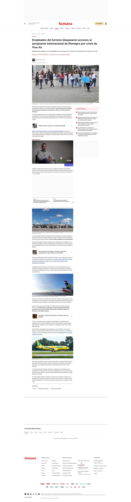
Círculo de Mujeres (56, 473)
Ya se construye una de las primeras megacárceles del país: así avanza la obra (61, 201)
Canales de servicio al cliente (100, 465)
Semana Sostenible (56, 475)
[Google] (25, 494)
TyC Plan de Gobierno (67, 475)
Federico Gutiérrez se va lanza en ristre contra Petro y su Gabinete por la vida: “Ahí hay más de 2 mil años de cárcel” (41, 201)
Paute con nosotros (98, 470)
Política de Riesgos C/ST (67, 468)
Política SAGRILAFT (66, 470)
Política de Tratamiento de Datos (69, 463)
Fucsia (43, 473)
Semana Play (44, 460)
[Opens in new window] (28, 494)
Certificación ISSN (66, 473)
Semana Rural (55, 468)
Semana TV (44, 463)
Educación (54, 460)
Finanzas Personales (56, 465)
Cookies (95, 473)
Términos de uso (66, 460)
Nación (38, 33)
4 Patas (43, 475)
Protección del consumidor (83, 460)
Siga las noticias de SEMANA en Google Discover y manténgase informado (51, 54)
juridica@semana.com (83, 468)
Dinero (43, 465)
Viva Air (34, 388)
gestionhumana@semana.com (84, 474)
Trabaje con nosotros (98, 468)
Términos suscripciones (67, 465)
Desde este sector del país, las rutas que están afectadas (47, 131)
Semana (34, 33)
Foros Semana (55, 463)
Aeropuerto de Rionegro (43, 388)
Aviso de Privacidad (30, 497)
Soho (43, 470)
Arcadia (43, 468)
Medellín (43, 33)
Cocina (53, 470)
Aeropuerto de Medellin (56, 388)
